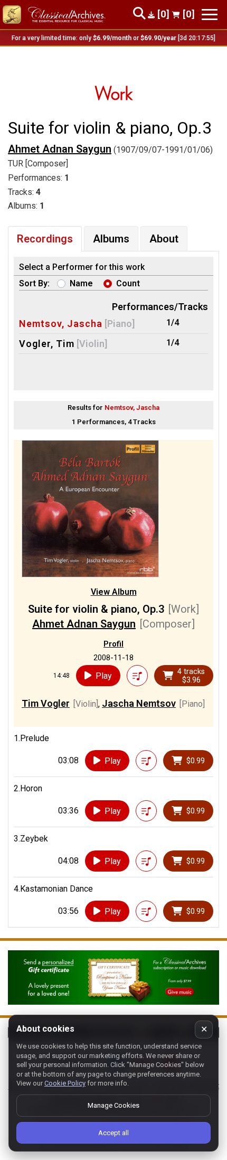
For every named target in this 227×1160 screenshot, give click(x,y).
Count (128, 283)
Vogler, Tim (46, 343)
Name (81, 283)
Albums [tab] (111, 238)
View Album (114, 592)
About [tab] (163, 238)
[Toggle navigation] (209, 14)
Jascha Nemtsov (139, 703)
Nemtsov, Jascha (60, 323)
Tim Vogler (46, 703)
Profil (113, 644)
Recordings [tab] (45, 238)
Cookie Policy (65, 1083)
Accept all (113, 1133)
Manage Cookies (113, 1105)
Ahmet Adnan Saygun (59, 149)
